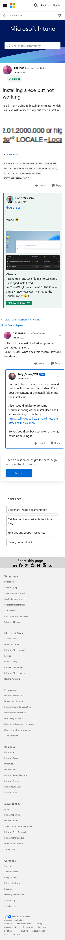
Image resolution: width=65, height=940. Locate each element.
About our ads (38, 930)
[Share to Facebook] (21, 565)
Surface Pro (9, 581)
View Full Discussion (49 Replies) (22, 319)
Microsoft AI (9, 752)
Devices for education (13, 701)
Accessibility (9, 900)
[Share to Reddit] (32, 565)
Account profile (11, 638)
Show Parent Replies (12, 325)
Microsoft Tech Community (15, 832)
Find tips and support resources (26, 532)
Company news (11, 877)
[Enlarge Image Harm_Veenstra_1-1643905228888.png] (33, 262)
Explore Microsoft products (16, 616)
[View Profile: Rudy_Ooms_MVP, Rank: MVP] (12, 376)
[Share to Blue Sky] (38, 565)
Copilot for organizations (15, 599)
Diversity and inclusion (14, 894)
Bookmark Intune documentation (27, 509)
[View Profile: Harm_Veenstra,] (10, 199)
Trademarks (43, 927)
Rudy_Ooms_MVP (28, 374)
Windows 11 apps (12, 622)
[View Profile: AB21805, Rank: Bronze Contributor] (7, 69)
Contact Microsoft (24, 923)
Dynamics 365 (10, 763)
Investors (8, 888)
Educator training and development (19, 724)
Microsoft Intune (14, 15)
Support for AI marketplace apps (18, 826)
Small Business (10, 792)
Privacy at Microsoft (13, 883)
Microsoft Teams (11, 781)
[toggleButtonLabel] (59, 15)
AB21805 (19, 68)
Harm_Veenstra (24, 197)
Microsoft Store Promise (14, 673)
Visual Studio (10, 849)
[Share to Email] (50, 565)
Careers (7, 865)
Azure (6, 809)
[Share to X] (27, 565)
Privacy (39, 923)
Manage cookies (11, 927)
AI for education (11, 735)
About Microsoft (11, 871)
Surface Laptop (10, 587)
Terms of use (28, 927)
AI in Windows (10, 610)
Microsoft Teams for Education (17, 706)
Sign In (56, 5)
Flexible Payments (12, 678)
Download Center (12, 644)
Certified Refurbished (13, 667)
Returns (7, 655)
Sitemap (8, 923)
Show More (12, 154)
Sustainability (10, 906)
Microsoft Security (12, 758)
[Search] (36, 5)
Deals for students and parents (17, 730)
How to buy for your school (16, 718)
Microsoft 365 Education (15, 712)
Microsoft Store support (14, 650)
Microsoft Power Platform (15, 775)
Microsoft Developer (13, 814)
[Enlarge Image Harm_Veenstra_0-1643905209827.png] (33, 241)
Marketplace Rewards (13, 843)
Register (45, 5)
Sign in (19, 473)
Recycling (24, 930)
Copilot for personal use (14, 604)
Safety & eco (10, 930)
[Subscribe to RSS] (44, 565)
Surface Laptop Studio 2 (14, 593)
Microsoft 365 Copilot (13, 786)
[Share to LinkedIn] (15, 565)
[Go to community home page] (12, 5)
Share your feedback (20, 542)
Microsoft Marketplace (14, 837)
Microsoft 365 (10, 769)
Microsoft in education (14, 695)
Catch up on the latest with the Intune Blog (30, 521)
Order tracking (10, 661)
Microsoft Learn (11, 820)
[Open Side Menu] (5, 5)
